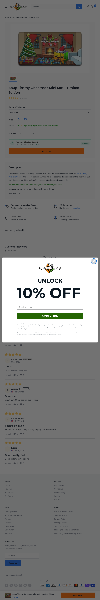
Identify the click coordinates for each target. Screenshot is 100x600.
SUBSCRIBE (50, 315)
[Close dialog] (94, 261)
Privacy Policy (45, 332)
